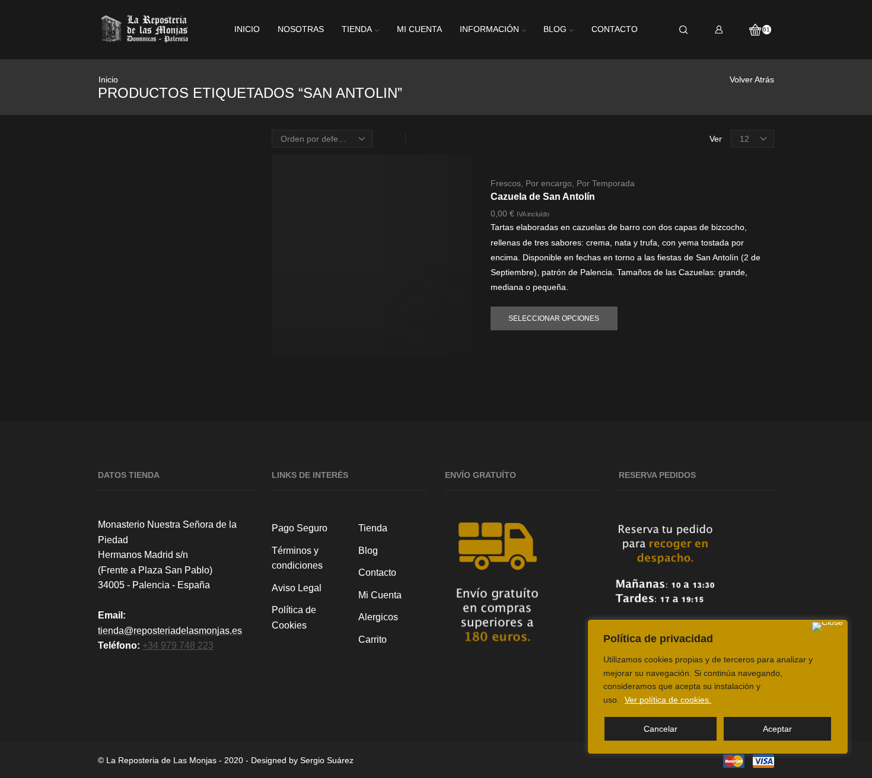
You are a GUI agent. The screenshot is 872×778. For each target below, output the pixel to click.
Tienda (357, 29)
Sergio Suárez (327, 760)
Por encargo (549, 183)
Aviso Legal (297, 588)
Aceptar (777, 729)
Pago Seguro (299, 528)
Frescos (506, 183)
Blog (555, 29)
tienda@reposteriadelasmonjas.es (170, 631)
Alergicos (378, 617)
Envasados (642, 186)
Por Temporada (606, 183)
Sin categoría (646, 310)
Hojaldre (637, 227)
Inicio (247, 29)
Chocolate (640, 166)
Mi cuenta (419, 29)
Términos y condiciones (297, 558)
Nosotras (301, 29)
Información (489, 29)
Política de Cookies (294, 617)
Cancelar (660, 729)
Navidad (636, 248)
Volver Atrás (752, 79)
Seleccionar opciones (553, 318)
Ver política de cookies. (668, 699)
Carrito (372, 639)
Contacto (614, 29)
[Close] (827, 627)
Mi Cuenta (380, 595)
